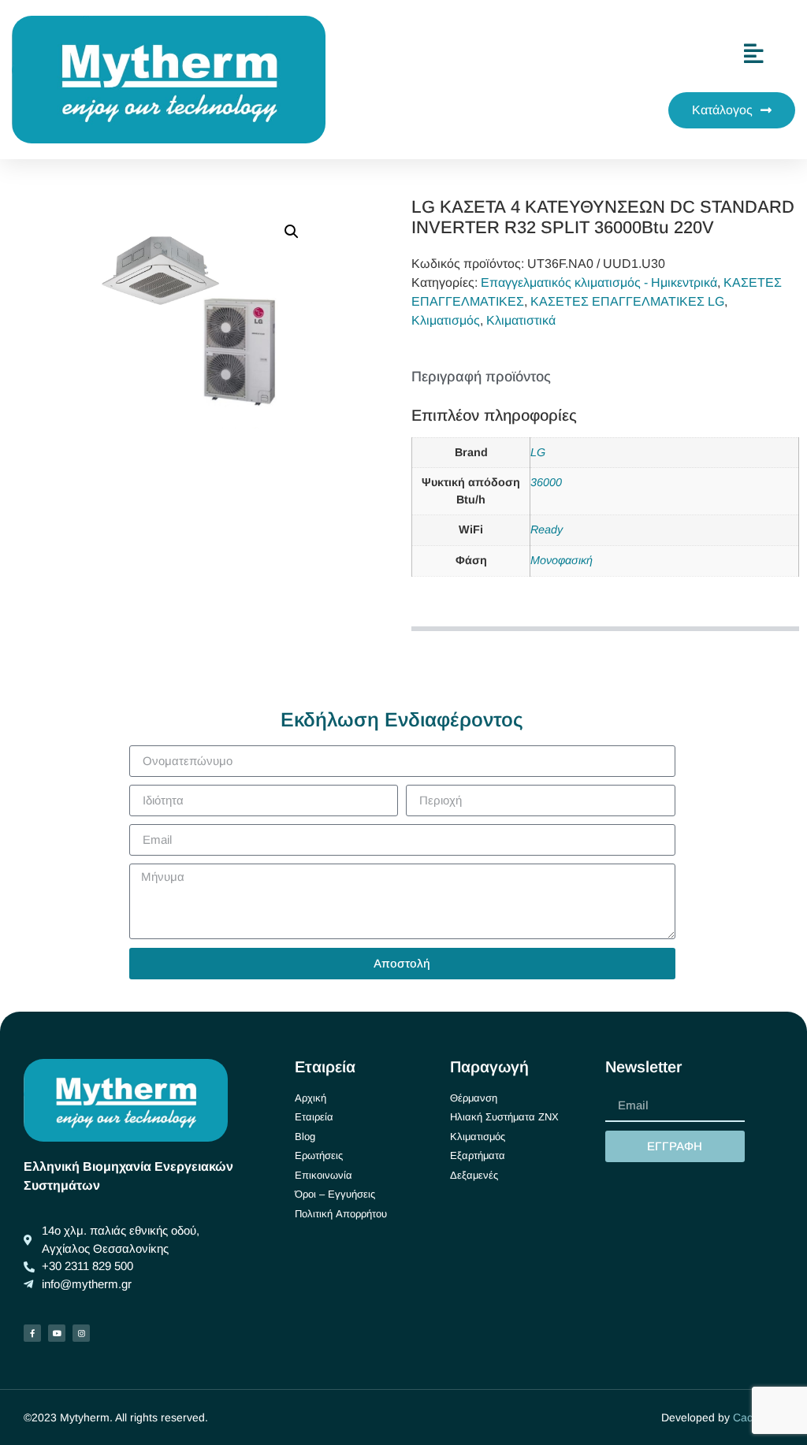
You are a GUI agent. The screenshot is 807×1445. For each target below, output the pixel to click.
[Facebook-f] (32, 1333)
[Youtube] (56, 1333)
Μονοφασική (561, 560)
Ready (546, 529)
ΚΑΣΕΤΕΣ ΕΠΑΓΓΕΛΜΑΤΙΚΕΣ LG (627, 301)
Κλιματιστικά (521, 320)
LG (537, 452)
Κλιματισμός (445, 320)
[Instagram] (81, 1333)
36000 (546, 482)
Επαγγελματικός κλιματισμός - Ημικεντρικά (599, 282)
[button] (291, 231)
